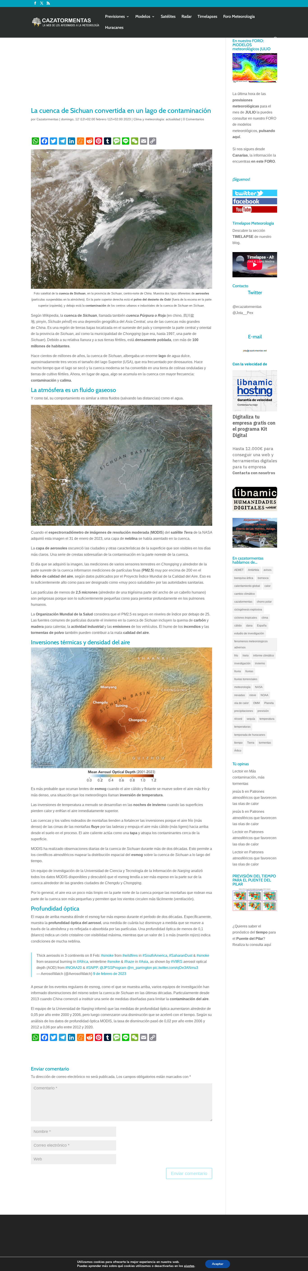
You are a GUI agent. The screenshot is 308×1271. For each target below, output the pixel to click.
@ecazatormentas (247, 307)
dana (249, 625)
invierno (260, 663)
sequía (251, 718)
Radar (187, 17)
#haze (129, 962)
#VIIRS (176, 962)
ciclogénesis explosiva (248, 609)
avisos (267, 570)
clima (265, 617)
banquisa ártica (243, 578)
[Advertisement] (121, 72)
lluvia (237, 671)
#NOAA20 (73, 968)
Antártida (253, 570)
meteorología (242, 687)
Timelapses (207, 17)
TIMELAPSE (242, 237)
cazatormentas (243, 601)
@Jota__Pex (242, 313)
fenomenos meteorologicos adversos (251, 644)
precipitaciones (243, 711)
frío (236, 655)
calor (267, 586)
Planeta (269, 703)
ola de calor (241, 703)
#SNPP (92, 968)
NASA (258, 687)
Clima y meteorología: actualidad (156, 119)
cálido (238, 625)
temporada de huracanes (249, 734)
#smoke (107, 955)
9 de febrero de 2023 (109, 974)
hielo (246, 655)
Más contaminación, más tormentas (248, 777)
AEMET (239, 570)
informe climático (263, 655)
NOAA (264, 695)
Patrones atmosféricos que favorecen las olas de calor (254, 798)
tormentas (265, 742)
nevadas (239, 695)
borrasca (263, 578)
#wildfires (130, 955)
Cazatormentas (47, 119)
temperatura (267, 718)
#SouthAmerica (155, 955)
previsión (263, 711)
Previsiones (115, 17)
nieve (252, 695)
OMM (256, 703)
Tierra (250, 742)
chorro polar (264, 601)
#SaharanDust (180, 955)
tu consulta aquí (258, 945)
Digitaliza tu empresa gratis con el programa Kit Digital (253, 426)
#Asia (143, 962)
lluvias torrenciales (245, 679)
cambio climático (244, 593)
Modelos (142, 17)
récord (238, 718)
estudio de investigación (249, 633)
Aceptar (217, 1264)
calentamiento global (247, 586)
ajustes (189, 1266)
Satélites (168, 17)
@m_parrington (139, 968)
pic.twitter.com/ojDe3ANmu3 (175, 968)
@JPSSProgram (113, 968)
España (262, 625)
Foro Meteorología (239, 17)
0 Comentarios (193, 119)
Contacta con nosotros (253, 473)
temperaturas (242, 726)
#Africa (82, 962)
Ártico (237, 750)
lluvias (249, 671)
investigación (242, 663)
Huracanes (114, 28)
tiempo (238, 742)
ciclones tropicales (245, 617)
